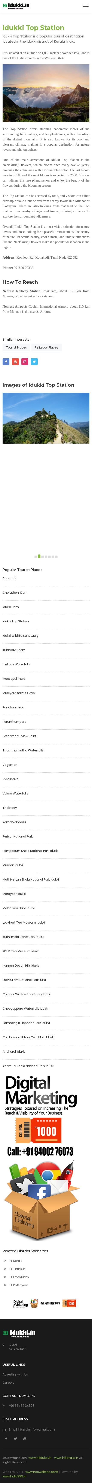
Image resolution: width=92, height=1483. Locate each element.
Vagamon (10, 765)
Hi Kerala (15, 1261)
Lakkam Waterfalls (16, 664)
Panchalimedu (13, 707)
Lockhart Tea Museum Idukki (24, 922)
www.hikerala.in (66, 1458)
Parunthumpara (14, 722)
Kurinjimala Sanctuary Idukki (23, 937)
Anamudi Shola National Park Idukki (28, 1066)
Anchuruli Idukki (14, 1051)
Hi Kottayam (18, 1285)
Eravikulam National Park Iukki (24, 980)
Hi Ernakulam (19, 1277)
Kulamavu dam (14, 650)
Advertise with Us (15, 1374)
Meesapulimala (14, 679)
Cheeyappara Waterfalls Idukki (25, 1008)
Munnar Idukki (13, 865)
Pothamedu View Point (19, 736)
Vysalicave (10, 779)
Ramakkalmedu (14, 822)
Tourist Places (16, 347)
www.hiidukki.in (40, 1458)
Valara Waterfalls (15, 793)
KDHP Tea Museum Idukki (21, 951)
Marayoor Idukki (14, 894)
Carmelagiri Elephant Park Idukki (26, 1023)
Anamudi (9, 578)
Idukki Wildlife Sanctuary (21, 635)
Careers (8, 1382)
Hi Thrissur (17, 1269)
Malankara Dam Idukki (19, 908)
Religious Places (46, 347)
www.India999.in (14, 1476)
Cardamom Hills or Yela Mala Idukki (28, 1037)
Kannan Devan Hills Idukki (21, 965)
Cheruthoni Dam (15, 592)
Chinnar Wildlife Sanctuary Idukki (27, 994)
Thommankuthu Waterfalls (23, 750)
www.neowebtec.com (42, 1472)
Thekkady (10, 808)
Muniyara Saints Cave (19, 693)
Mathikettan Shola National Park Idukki (31, 879)
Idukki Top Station (16, 621)
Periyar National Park (18, 836)
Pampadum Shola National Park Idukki (30, 851)
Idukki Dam (11, 607)
